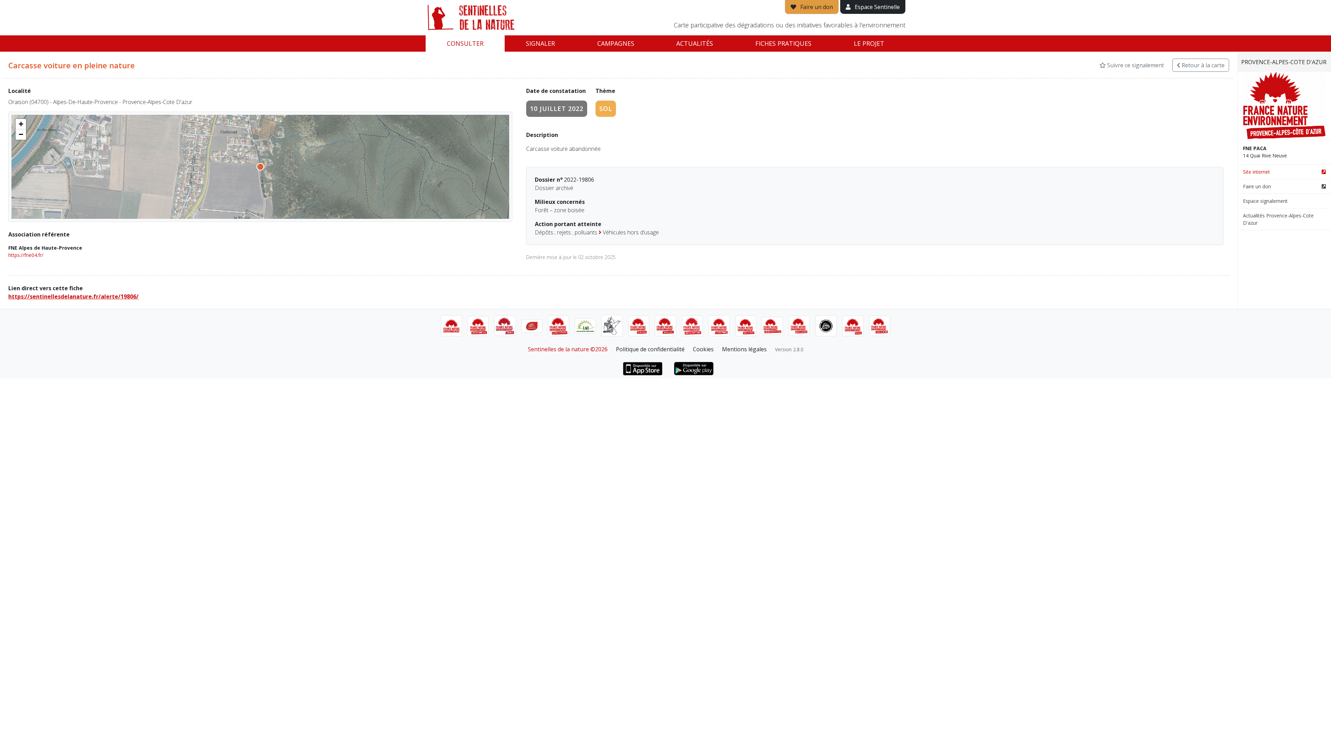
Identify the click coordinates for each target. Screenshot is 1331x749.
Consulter (465, 43)
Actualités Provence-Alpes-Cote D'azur (1278, 219)
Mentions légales (744, 349)
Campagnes (615, 43)
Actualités (694, 43)
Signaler (540, 43)
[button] (21, 124)
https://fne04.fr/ (25, 255)
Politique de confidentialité (650, 349)
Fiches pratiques (783, 43)
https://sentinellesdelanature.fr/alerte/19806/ (73, 296)
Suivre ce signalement (1135, 65)
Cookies (703, 349)
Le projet (869, 43)
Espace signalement (1265, 201)
